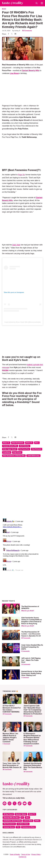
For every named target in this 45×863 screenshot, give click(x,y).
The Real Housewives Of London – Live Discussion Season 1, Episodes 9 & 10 (31, 634)
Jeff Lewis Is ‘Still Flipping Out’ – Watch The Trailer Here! (30, 660)
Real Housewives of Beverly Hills (13, 455)
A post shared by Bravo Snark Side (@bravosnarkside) (22, 322)
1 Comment (25, 677)
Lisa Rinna (6, 452)
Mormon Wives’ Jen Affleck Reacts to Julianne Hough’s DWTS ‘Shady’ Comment (10, 738)
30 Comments (28, 771)
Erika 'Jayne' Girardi (9, 449)
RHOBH (5, 370)
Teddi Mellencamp (33, 455)
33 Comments (7, 714)
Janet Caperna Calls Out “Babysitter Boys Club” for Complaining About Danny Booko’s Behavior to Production (33, 710)
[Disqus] (22, 489)
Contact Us (22, 857)
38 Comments (7, 769)
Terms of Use (25, 854)
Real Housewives (17, 442)
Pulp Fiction (17, 452)
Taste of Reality (15, 854)
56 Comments (27, 30)
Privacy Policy (35, 854)
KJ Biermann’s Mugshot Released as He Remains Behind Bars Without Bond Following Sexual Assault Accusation (32, 739)
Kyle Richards (36, 449)
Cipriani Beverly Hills (30, 70)
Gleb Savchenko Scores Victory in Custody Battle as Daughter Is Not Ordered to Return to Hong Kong (31, 620)
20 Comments (25, 638)
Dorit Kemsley (24, 446)
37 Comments (28, 746)
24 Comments (28, 716)
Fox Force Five (24, 449)
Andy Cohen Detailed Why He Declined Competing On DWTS (32, 647)
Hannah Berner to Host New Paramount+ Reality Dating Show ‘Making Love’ (31, 673)
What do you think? (27, 611)
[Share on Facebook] (8, 34)
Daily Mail (16, 245)
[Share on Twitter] (12, 34)
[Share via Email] (15, 34)
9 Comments (25, 651)
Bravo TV (6, 442)
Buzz (4, 9)
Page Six (21, 175)
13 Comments (25, 664)
